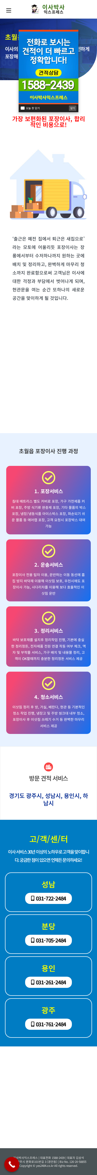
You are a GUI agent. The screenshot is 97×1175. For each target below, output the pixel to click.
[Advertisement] (48, 380)
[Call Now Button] (11, 1164)
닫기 (72, 108)
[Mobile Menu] (8, 9)
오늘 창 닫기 (33, 108)
